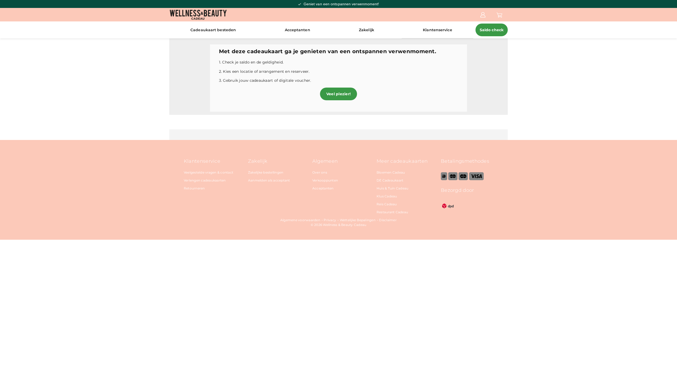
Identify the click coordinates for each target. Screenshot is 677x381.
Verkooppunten (325, 180)
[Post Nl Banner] (448, 212)
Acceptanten (297, 30)
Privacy (330, 220)
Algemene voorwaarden (300, 220)
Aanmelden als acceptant (269, 180)
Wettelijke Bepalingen (358, 220)
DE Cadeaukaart (390, 180)
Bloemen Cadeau (391, 172)
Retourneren (194, 188)
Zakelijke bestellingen (265, 172)
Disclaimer (388, 220)
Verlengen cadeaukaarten (205, 180)
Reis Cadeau (387, 204)
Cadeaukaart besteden (213, 30)
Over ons (319, 172)
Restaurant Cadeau (392, 212)
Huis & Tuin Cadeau (393, 188)
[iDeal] (444, 179)
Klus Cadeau (387, 196)
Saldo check (492, 30)
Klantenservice (437, 30)
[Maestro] (463, 179)
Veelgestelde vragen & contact (208, 172)
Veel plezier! (338, 94)
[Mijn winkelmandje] (499, 14)
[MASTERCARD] (453, 179)
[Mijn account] (483, 14)
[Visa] (476, 179)
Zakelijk (366, 30)
